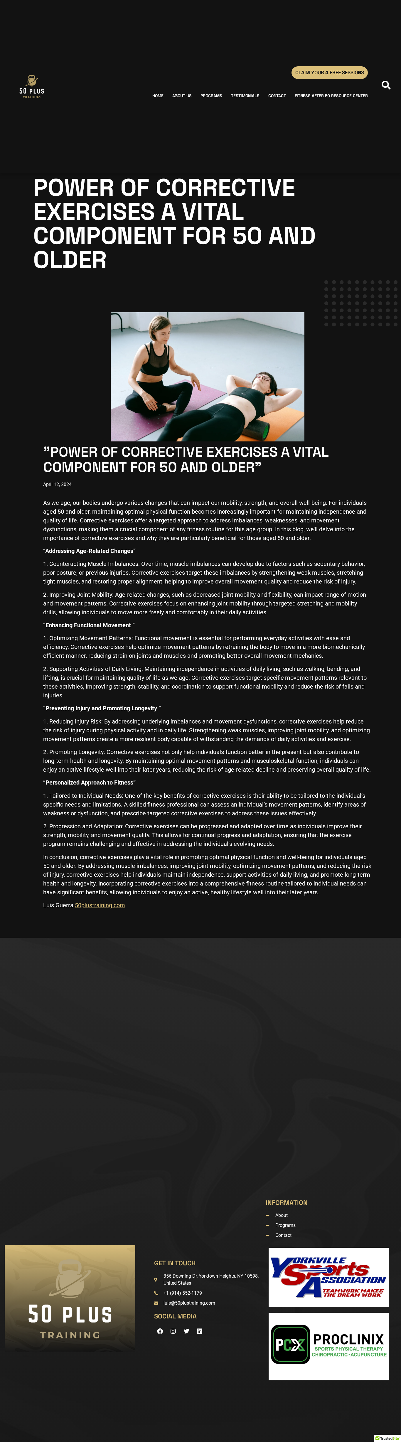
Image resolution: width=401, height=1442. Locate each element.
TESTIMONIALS (245, 95)
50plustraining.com (100, 905)
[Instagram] (173, 1331)
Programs (211, 95)
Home (158, 95)
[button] (384, 86)
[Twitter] (186, 1331)
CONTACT (277, 95)
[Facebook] (160, 1331)
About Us (182, 95)
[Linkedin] (199, 1331)
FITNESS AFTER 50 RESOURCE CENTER (331, 95)
